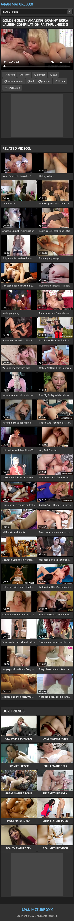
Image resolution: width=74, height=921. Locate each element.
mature (11, 74)
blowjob (41, 74)
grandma (46, 81)
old (32, 81)
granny (26, 74)
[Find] (69, 11)
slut (55, 74)
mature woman (15, 81)
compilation (13, 87)
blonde (61, 81)
